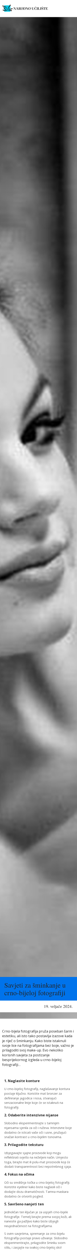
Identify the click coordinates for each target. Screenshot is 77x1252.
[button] (71, 8)
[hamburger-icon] (61, 8)
